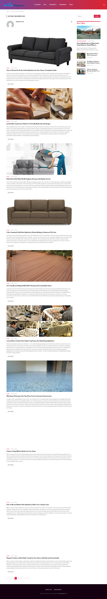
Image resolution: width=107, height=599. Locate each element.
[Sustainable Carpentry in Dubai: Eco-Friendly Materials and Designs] (39, 104)
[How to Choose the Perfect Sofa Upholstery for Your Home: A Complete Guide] (39, 50)
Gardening (62, 4)
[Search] (104, 4)
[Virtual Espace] (13, 4)
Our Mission (57, 589)
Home (71, 4)
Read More (10, 84)
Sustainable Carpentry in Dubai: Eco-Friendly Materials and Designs (28, 124)
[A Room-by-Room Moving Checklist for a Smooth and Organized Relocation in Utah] (81, 71)
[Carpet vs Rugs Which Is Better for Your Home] (39, 431)
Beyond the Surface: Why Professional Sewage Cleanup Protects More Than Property (92, 54)
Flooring (37, 4)
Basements (53, 4)
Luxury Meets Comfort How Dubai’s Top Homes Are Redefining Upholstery (30, 341)
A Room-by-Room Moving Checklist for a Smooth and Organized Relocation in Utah (93, 70)
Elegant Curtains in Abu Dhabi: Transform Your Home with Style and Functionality (33, 558)
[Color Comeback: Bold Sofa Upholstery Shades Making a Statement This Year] (39, 212)
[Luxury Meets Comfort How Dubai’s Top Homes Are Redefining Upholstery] (39, 321)
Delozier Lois (20, 21)
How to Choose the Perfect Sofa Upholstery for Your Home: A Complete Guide (32, 70)
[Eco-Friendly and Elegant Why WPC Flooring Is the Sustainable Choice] (39, 266)
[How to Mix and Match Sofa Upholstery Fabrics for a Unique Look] (39, 485)
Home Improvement (81, 41)
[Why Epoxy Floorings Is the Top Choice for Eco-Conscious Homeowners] (39, 376)
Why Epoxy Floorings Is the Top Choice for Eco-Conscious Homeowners (29, 396)
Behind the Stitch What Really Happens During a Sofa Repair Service (29, 179)
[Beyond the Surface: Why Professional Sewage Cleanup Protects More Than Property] (81, 56)
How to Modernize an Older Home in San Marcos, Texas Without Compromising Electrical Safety (88, 44)
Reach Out (49, 589)
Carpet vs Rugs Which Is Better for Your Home (21, 451)
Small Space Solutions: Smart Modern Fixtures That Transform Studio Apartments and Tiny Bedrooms (93, 62)
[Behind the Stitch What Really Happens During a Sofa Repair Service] (39, 159)
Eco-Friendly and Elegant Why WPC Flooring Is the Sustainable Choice (29, 286)
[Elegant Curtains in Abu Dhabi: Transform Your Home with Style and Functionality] (39, 538)
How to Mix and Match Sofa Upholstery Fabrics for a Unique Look (28, 504)
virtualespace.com (62, 593)
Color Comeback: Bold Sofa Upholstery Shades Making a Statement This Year (31, 232)
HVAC (45, 4)
